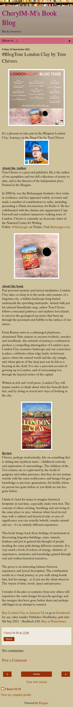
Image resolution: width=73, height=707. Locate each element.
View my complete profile (16, 695)
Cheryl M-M (13, 689)
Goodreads (63, 612)
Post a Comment (14, 660)
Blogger (43, 703)
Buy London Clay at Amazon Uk (23, 612)
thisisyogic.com (60, 227)
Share (9, 639)
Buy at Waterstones (53, 621)
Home (36, 674)
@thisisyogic (20, 227)
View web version (36, 682)
